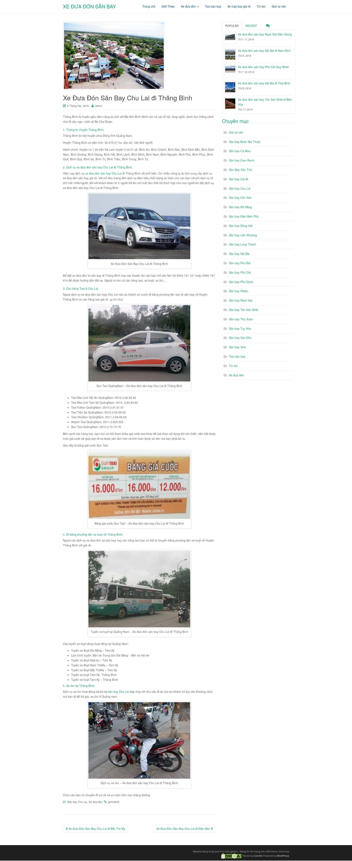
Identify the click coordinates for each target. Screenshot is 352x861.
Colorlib (258, 855)
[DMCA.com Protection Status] (231, 855)
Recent (251, 26)
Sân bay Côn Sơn (240, 198)
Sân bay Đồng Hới (240, 226)
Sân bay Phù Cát (240, 272)
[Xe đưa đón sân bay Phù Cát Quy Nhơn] (230, 71)
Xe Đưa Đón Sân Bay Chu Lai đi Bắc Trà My (96, 829)
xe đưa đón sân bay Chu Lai (103, 173)
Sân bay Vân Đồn (240, 338)
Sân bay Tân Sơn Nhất (243, 310)
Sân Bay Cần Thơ (240, 170)
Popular (232, 26)
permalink (113, 802)
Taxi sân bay (237, 356)
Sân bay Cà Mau (240, 151)
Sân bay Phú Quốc (241, 282)
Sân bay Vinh (237, 347)
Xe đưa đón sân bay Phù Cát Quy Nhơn (263, 67)
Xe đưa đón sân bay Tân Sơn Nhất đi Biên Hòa (265, 101)
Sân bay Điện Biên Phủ (244, 216)
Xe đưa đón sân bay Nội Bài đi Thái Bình (264, 83)
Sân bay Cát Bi (238, 179)
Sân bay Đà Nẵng (240, 207)
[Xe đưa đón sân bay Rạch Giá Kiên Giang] (230, 38)
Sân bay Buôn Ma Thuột (244, 142)
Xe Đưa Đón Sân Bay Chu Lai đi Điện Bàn (183, 829)
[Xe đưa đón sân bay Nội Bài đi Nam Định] (230, 54)
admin (98, 106)
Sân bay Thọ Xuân (241, 319)
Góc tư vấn (236, 132)
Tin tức (233, 366)
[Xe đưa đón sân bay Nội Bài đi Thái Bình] (230, 87)
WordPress (283, 855)
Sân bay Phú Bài (239, 263)
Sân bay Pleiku (238, 291)
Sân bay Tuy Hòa (240, 328)
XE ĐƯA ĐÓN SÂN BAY (89, 6)
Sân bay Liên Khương (243, 235)
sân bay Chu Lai (118, 692)
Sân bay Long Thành (242, 244)
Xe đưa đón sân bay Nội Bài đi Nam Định (264, 51)
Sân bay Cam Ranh (241, 160)
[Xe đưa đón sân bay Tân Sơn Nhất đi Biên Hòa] (230, 103)
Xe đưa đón (95, 802)
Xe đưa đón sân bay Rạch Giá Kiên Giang (265, 34)
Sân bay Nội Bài (239, 254)
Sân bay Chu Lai (77, 802)
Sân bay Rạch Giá (240, 300)
